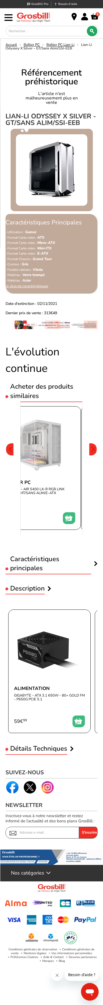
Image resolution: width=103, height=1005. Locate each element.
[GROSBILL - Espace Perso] (84, 17)
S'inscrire (89, 832)
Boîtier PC (32, 44)
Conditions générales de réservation (33, 949)
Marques (48, 961)
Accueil (11, 44)
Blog (62, 961)
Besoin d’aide (67, 4)
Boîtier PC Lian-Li (60, 44)
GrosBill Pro (39, 4)
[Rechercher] (92, 31)
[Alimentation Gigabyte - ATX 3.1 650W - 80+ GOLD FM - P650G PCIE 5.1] (49, 671)
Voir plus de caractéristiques (25, 286)
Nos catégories (27, 873)
